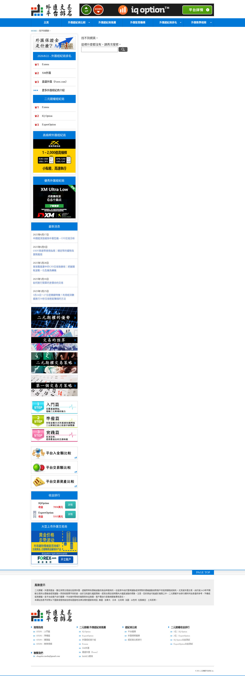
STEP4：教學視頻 (44, 644)
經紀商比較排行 (135, 640)
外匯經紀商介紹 (89, 640)
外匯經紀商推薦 (107, 22)
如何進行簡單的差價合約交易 (48, 282)
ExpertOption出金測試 (183, 644)
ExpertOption (49, 124)
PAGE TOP (203, 572)
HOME (34, 31)
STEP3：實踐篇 (43, 640)
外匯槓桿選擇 (134, 636)
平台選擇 (132, 632)
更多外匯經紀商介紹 (53, 90)
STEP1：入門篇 (43, 632)
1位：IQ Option (180, 632)
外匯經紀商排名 (168, 22)
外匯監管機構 (137, 22)
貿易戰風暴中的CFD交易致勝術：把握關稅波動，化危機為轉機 (54, 268)
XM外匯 (46, 72)
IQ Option (47, 115)
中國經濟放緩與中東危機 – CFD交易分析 (54, 238)
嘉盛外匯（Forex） (90, 652)
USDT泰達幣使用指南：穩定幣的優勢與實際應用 (53, 252)
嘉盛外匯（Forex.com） (55, 81)
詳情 (70, 504)
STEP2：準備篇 (43, 636)
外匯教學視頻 (198, 22)
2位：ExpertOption (182, 636)
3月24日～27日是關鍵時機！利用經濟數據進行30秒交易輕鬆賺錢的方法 (53, 297)
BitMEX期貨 (87, 656)
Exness (45, 64)
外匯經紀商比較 (77, 22)
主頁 (46, 22)
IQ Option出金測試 (182, 640)
